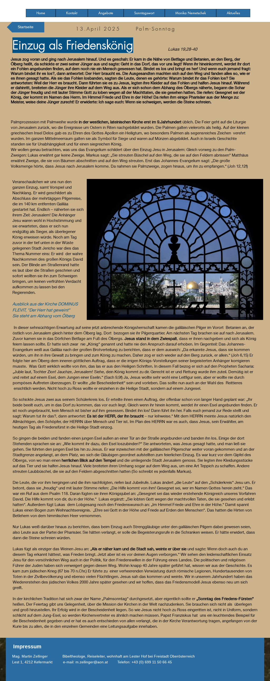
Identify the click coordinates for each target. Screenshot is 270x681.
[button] (106, 13)
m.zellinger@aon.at (91, 662)
